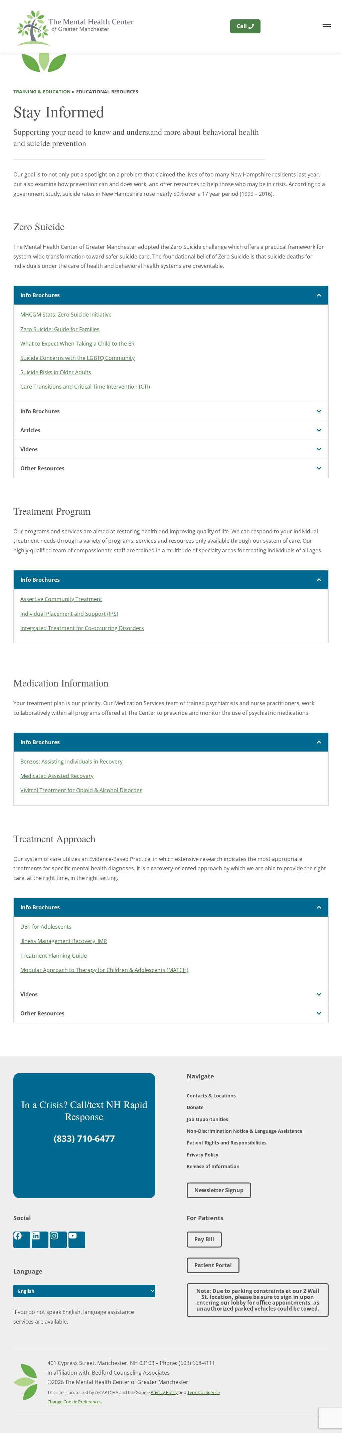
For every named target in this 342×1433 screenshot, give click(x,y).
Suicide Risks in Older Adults (55, 372)
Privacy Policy (202, 1154)
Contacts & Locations (211, 1095)
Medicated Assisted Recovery (57, 776)
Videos (29, 449)
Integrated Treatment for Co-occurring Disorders (82, 628)
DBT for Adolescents (45, 926)
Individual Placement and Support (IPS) (69, 613)
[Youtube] (76, 1240)
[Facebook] (21, 1240)
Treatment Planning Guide (53, 955)
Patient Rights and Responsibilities (227, 1142)
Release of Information (213, 1166)
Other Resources (42, 468)
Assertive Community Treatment (61, 599)
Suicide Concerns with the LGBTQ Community (77, 358)
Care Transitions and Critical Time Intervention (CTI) (85, 386)
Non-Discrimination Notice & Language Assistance (244, 1131)
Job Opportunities (207, 1119)
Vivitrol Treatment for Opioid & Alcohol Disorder (81, 790)
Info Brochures (40, 295)
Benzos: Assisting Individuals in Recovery (71, 761)
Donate (195, 1107)
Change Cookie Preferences (74, 1401)
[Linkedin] (40, 1240)
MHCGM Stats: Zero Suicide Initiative (66, 314)
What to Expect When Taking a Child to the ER (77, 343)
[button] (171, 295)
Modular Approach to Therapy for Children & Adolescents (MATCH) (104, 970)
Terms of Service (203, 1392)
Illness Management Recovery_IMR (63, 941)
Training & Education (41, 91)
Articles (30, 430)
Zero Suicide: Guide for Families (60, 329)
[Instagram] (58, 1240)
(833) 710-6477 (84, 1138)
